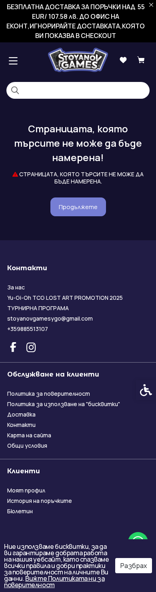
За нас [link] (16, 287)
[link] (78, 60)
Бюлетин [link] (20, 511)
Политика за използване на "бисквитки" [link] (63, 404)
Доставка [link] (21, 414)
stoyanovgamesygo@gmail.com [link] (50, 318)
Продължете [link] (78, 207)
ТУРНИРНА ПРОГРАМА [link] (38, 308)
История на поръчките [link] (39, 500)
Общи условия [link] (27, 445)
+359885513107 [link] (27, 329)
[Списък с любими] (123, 60)
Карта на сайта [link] (29, 435)
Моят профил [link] (26, 490)
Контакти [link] (21, 425)
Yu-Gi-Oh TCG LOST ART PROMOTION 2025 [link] (65, 297)
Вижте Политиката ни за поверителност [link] (54, 581)
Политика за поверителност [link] (48, 393)
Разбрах (133, 565)
